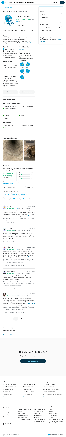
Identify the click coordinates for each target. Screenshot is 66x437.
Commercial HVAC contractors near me (53, 394)
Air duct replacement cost (9, 386)
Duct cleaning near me (49, 384)
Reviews (23, 30)
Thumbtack (5, 11)
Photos (17, 30)
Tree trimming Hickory (28, 394)
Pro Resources (38, 415)
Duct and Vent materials (47, 30)
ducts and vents (14, 11)
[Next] (21, 319)
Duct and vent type (45, 24)
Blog (4, 421)
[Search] (62, 2)
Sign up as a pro (38, 411)
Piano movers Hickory (28, 386)
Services (10, 30)
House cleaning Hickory (29, 384)
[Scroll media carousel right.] (35, 150)
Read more (14, 71)
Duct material (44, 17)
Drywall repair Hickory (28, 391)
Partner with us (7, 413)
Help (50, 409)
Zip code (42, 11)
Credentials (31, 30)
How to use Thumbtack (24, 409)
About (4, 30)
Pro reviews (37, 417)
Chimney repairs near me (49, 391)
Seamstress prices (7, 394)
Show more (6, 397)
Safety (51, 411)
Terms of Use (53, 413)
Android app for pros (39, 421)
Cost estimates (22, 417)
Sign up (20, 411)
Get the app (21, 413)
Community (37, 413)
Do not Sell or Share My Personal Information (56, 422)
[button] (9, 21)
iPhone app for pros (39, 419)
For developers (7, 415)
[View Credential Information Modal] (12, 328)
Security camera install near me (51, 389)
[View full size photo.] (13, 150)
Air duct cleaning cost (8, 389)
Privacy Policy (53, 415)
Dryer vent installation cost (10, 384)
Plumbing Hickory (27, 389)
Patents (51, 417)
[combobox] (29, 2)
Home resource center (24, 419)
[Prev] (15, 319)
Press (4, 419)
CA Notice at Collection (56, 419)
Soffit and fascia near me (49, 386)
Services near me (23, 415)
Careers (5, 417)
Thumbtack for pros (39, 409)
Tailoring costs (6, 391)
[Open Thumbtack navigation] (4, 2)
